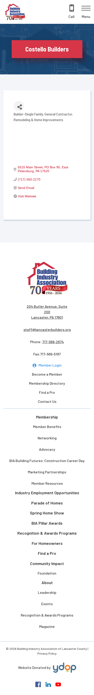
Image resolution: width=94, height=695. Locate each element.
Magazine (47, 626)
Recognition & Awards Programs (47, 533)
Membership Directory (47, 383)
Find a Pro (47, 392)
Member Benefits (47, 426)
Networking (47, 438)
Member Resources (47, 483)
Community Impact (47, 563)
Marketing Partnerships (47, 472)
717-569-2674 (53, 342)
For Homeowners (47, 543)
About (47, 582)
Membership (47, 416)
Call (71, 16)
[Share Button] (19, 106)
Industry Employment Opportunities (47, 492)
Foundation (47, 573)
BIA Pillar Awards (47, 523)
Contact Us (47, 401)
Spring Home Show (47, 512)
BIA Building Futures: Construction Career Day (47, 460)
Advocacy (47, 449)
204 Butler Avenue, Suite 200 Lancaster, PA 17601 (47, 311)
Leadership (47, 592)
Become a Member (47, 374)
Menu (86, 16)
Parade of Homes (47, 502)
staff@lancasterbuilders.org (47, 329)
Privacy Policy (47, 653)
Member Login (50, 365)
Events (47, 604)
